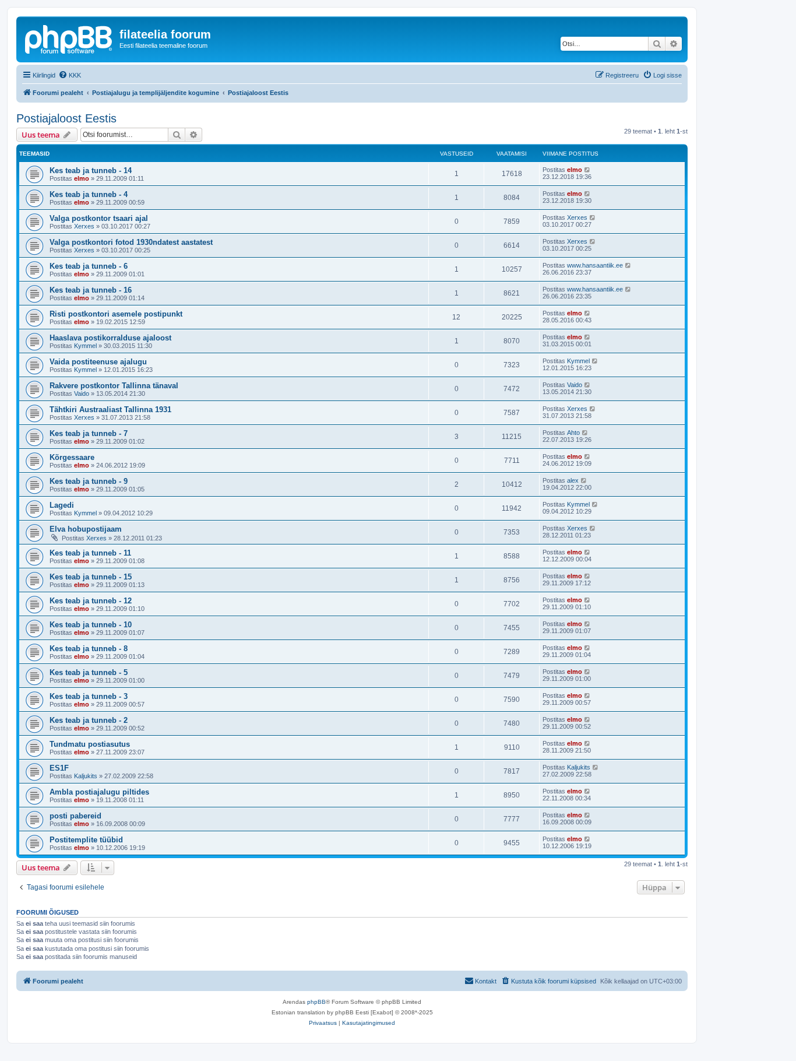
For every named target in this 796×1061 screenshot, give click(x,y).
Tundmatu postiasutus (90, 744)
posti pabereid (75, 815)
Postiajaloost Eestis (66, 118)
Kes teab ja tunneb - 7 (89, 433)
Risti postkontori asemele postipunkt (116, 314)
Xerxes (84, 226)
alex (573, 480)
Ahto (573, 432)
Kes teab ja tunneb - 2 (89, 720)
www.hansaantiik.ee (595, 265)
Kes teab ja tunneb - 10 (91, 624)
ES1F (59, 768)
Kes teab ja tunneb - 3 (89, 696)
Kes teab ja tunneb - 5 (89, 672)
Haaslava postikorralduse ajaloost (110, 337)
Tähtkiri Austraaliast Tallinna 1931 (110, 409)
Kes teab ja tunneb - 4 (89, 194)
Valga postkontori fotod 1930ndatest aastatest (131, 242)
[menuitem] (69, 75)
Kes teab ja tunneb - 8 (89, 648)
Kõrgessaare (72, 457)
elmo (81, 178)
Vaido (81, 393)
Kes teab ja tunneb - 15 (91, 576)
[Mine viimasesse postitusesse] (587, 169)
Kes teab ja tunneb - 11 (90, 553)
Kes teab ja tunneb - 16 (91, 290)
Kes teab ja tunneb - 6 (89, 266)
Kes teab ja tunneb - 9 (89, 481)
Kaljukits (85, 775)
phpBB (316, 1002)
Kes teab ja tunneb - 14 (91, 170)
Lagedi (62, 505)
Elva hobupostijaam (86, 529)
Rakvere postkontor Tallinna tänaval (114, 385)
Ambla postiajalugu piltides (99, 792)
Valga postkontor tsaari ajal (99, 218)
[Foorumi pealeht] (69, 38)
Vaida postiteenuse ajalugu (98, 361)
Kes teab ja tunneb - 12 (91, 600)
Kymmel (85, 345)
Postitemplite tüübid (86, 839)
